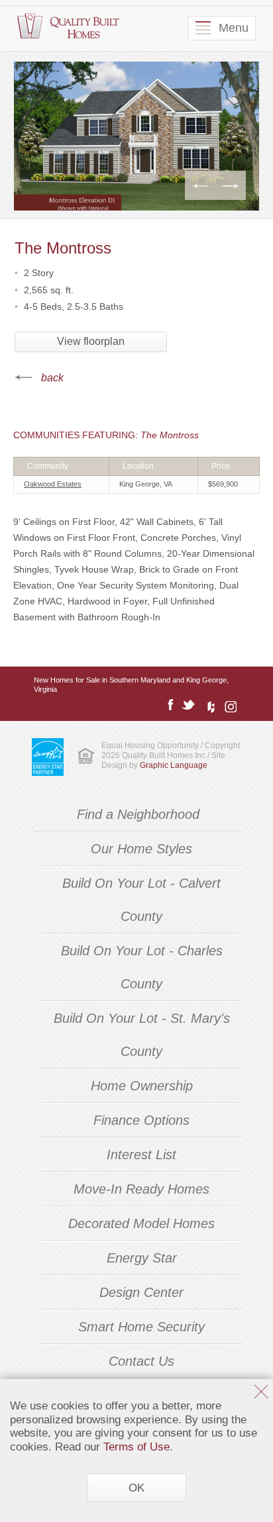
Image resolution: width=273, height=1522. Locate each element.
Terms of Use (136, 1446)
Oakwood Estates (53, 484)
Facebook (170, 705)
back (52, 377)
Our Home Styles (141, 848)
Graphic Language (173, 765)
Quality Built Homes (68, 26)
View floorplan (91, 341)
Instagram (229, 705)
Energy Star (142, 1258)
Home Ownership (142, 1085)
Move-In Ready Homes (141, 1189)
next (230, 185)
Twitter (188, 705)
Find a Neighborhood (138, 814)
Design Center (141, 1292)
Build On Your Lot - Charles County (142, 967)
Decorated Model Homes (141, 1223)
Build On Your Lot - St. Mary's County (142, 1035)
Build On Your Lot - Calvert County (141, 900)
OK (136, 1488)
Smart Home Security (141, 1326)
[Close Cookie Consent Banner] (261, 1393)
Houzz (208, 705)
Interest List (141, 1154)
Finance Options (141, 1120)
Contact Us (141, 1361)
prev (200, 185)
